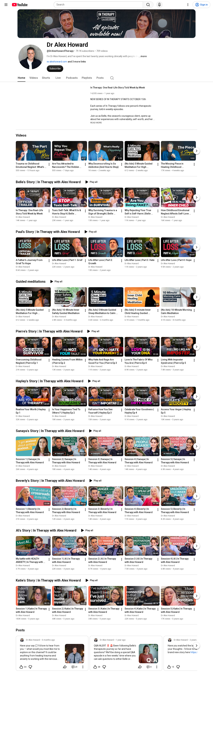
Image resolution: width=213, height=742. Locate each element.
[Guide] (6, 5)
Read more (96, 123)
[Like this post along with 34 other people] (21, 667)
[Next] (196, 151)
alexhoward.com (58, 61)
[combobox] (99, 5)
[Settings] (188, 5)
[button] (96, 122)
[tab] (21, 78)
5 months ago (48, 640)
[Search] (148, 4)
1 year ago (120, 640)
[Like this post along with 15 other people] (169, 667)
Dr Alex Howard (23, 217)
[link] (52, 654)
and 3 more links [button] (77, 61)
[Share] (65, 667)
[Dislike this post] (30, 667)
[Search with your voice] (159, 4)
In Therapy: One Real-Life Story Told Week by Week (117, 87)
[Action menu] (83, 667)
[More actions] (49, 164)
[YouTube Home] (19, 4)
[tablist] (106, 78)
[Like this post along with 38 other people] (95, 667)
